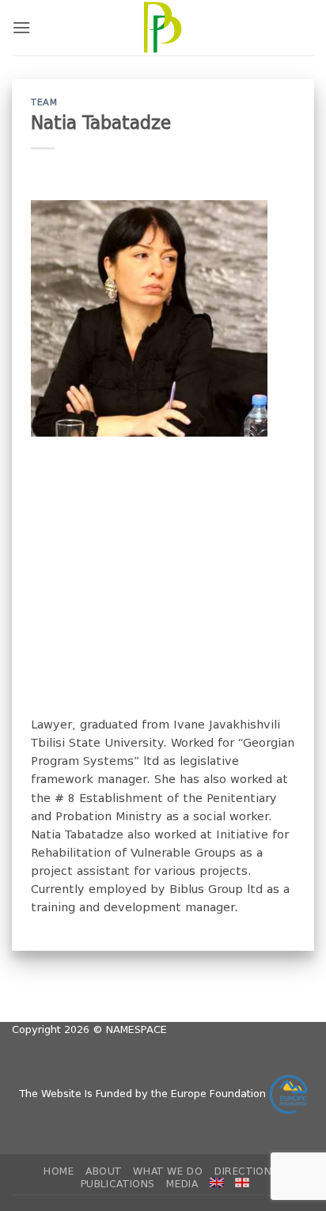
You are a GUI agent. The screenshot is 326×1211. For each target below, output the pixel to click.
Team (44, 102)
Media (182, 1184)
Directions (246, 1171)
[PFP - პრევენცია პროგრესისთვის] (163, 27)
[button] (21, 27)
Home (59, 1171)
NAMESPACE (136, 1029)
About (103, 1171)
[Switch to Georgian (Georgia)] (242, 1182)
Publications (118, 1184)
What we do (168, 1171)
